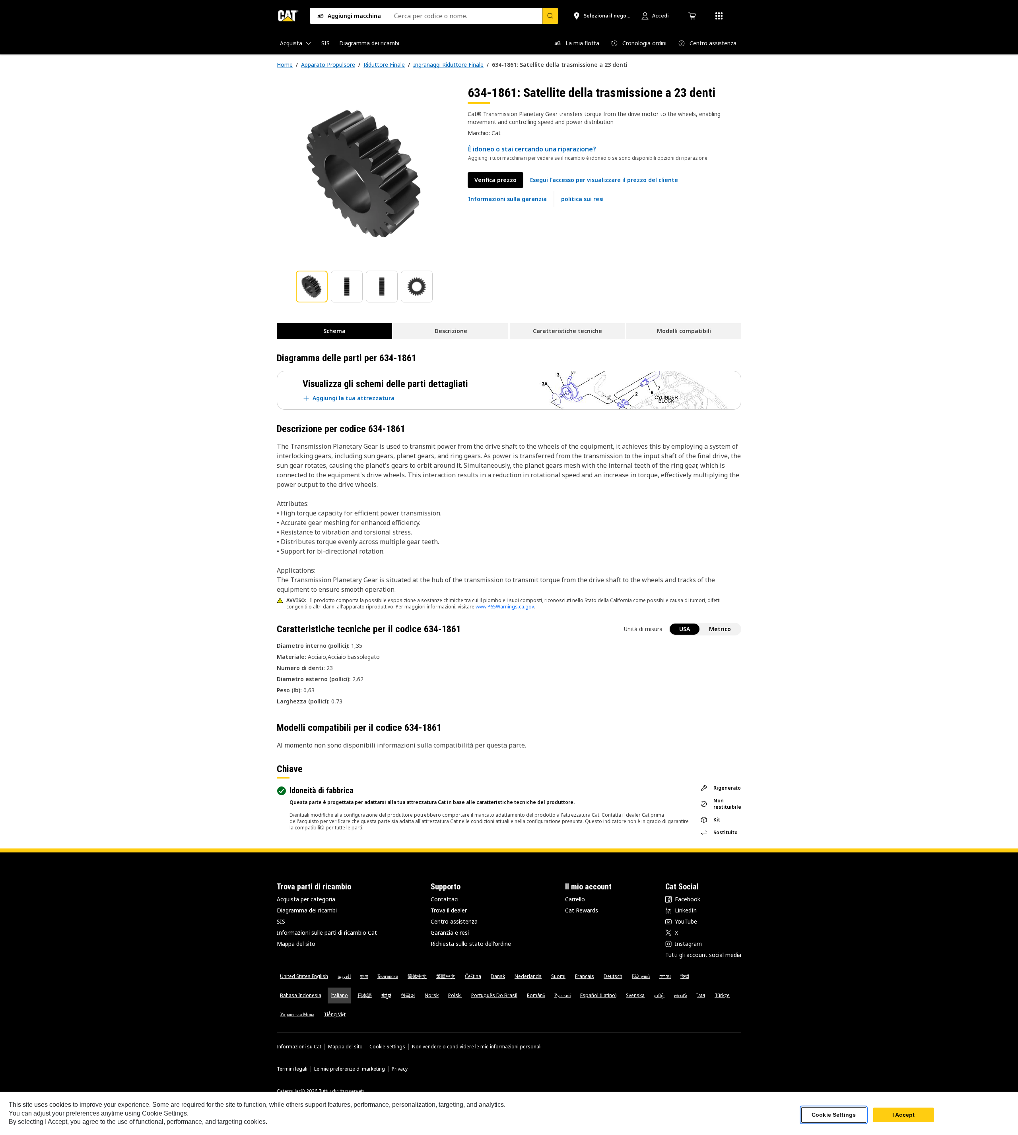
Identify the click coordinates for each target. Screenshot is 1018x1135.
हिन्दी (684, 976)
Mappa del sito (296, 943)
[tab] (312, 286)
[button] (604, 180)
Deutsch (613, 976)
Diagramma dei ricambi (307, 910)
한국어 (408, 995)
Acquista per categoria (306, 899)
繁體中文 (445, 976)
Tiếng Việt (335, 1014)
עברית (665, 976)
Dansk (498, 976)
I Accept (903, 1115)
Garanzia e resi (450, 932)
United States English (304, 976)
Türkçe (722, 995)
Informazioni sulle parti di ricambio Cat (327, 932)
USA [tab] (684, 629)
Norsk (432, 995)
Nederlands (528, 976)
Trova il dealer (449, 910)
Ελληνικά (641, 976)
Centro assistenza (454, 921)
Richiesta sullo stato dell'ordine (471, 943)
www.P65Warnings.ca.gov (505, 606)
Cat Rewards (581, 910)
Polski (455, 995)
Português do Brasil (494, 995)
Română (536, 995)
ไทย (701, 995)
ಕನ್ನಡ (386, 995)
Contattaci (444, 899)
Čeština (473, 976)
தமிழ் (659, 995)
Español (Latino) (598, 995)
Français (584, 976)
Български (387, 976)
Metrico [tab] (720, 629)
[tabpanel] (366, 174)
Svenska (635, 995)
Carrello (575, 899)
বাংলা (364, 976)
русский (562, 995)
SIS (281, 921)
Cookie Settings (387, 1047)
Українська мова (297, 1014)
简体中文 (417, 976)
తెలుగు (680, 995)
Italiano (339, 995)
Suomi (558, 976)
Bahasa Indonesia (300, 995)
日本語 (364, 995)
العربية (344, 976)
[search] (550, 16)
